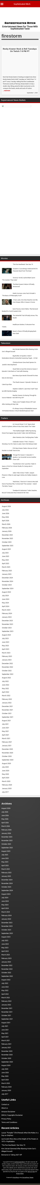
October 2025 (7, 542)
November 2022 (7, 667)
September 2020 (7, 760)
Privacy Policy (6, 1119)
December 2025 (7, 535)
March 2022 (6, 695)
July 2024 (5, 595)
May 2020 (5, 774)
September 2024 (7, 588)
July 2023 (5, 638)
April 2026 (5, 520)
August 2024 (6, 592)
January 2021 (6, 745)
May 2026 (5, 517)
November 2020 (7, 753)
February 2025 (7, 571)
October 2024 (7, 585)
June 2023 (5, 642)
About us (4, 1108)
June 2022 (5, 685)
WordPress (16, 1177)
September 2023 (7, 631)
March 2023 (6, 653)
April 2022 (5, 692)
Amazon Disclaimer (8, 1111)
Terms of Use (31, 1171)
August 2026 (6, 506)
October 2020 (7, 756)
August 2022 (6, 678)
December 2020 (7, 749)
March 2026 (6, 524)
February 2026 (7, 528)
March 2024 (6, 610)
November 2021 (7, 710)
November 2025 (7, 538)
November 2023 (7, 624)
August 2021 (6, 720)
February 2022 (7, 699)
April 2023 (5, 649)
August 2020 (6, 763)
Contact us (5, 1104)
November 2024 (7, 581)
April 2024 (5, 606)
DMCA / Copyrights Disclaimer (12, 1115)
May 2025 (5, 560)
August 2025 (6, 549)
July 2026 (5, 510)
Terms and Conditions (9, 1122)
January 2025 (6, 574)
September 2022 (7, 674)
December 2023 (7, 620)
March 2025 (6, 567)
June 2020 (5, 770)
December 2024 (7, 578)
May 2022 (5, 688)
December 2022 (7, 663)
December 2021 (7, 706)
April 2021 (5, 735)
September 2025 (7, 545)
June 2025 (5, 556)
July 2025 (5, 553)
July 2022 (5, 681)
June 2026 (5, 513)
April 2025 (5, 563)
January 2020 (6, 788)
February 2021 (7, 742)
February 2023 (7, 656)
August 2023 (6, 635)
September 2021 (7, 717)
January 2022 (6, 703)
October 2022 (7, 670)
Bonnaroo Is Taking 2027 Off (11, 1155)
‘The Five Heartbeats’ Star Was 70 (13, 1145)
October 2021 (7, 713)
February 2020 (7, 785)
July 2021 (5, 724)
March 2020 (6, 781)
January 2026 (6, 531)
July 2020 (5, 767)
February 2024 (7, 613)
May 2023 (5, 645)
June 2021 (5, 728)
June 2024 (5, 599)
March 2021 (6, 738)
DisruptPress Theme (27, 1177)
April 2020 (5, 778)
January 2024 (6, 617)
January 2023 (6, 660)
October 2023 (7, 628)
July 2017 (5, 792)
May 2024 (5, 603)
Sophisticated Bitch (22, 4)
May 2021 (5, 731)
